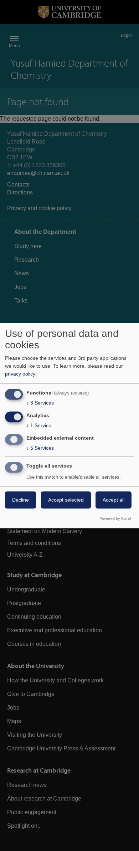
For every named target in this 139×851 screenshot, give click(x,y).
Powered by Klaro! (115, 518)
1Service (38, 426)
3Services (40, 403)
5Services (40, 448)
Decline (20, 500)
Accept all (113, 500)
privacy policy (20, 374)
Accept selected (66, 500)
